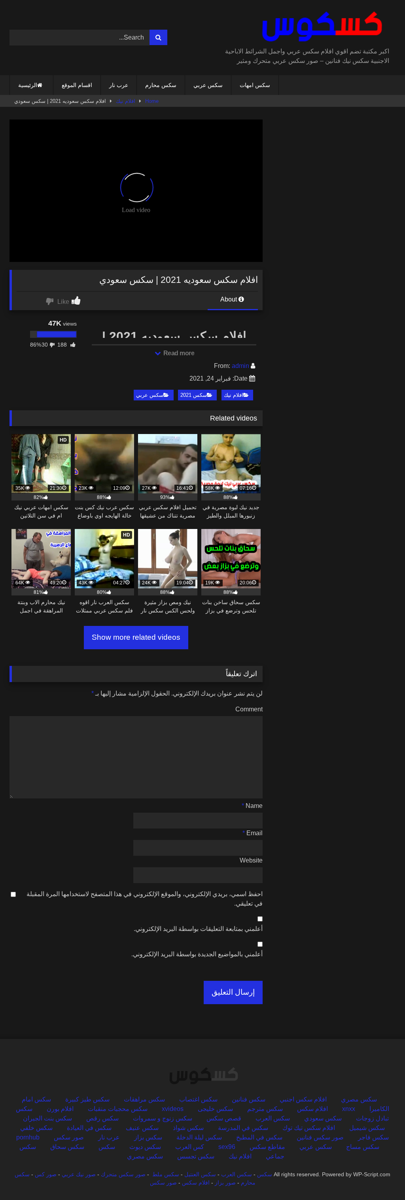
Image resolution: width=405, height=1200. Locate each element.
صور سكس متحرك (123, 1174)
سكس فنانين (248, 1099)
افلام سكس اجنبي (303, 1099)
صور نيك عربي (79, 1174)
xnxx (348, 1108)
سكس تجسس (195, 1156)
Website (251, 860)
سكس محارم (160, 85)
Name (252, 805)
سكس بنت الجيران (47, 1118)
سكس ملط (165, 1174)
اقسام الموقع (77, 85)
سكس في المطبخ (259, 1137)
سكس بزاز (148, 1137)
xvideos (173, 1108)
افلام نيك (125, 101)
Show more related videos (136, 637)
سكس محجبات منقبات (118, 1108)
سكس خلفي (36, 1127)
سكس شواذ (188, 1127)
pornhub (28, 1137)
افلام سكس (312, 1108)
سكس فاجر (373, 1137)
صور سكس (69, 1137)
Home (152, 101)
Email (252, 833)
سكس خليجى (215, 1108)
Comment (249, 709)
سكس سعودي (323, 1118)
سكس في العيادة (89, 1127)
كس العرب (189, 1146)
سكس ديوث (145, 1146)
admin (240, 365)
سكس (106, 1146)
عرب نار (118, 85)
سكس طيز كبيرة (87, 1099)
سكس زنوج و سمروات (162, 1118)
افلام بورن (60, 1108)
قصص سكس (223, 1118)
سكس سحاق (67, 1146)
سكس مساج (362, 1146)
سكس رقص (102, 1118)
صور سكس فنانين (320, 1137)
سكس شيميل (367, 1127)
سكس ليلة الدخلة (199, 1137)
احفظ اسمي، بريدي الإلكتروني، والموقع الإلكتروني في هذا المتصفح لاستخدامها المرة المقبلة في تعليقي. (144, 899)
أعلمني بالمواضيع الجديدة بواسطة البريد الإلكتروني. (197, 954)
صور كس (46, 1174)
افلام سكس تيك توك (308, 1127)
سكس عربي (208, 85)
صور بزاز (225, 1182)
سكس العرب (272, 1118)
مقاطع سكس (267, 1146)
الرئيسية (27, 85)
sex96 (226, 1146)
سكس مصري (359, 1099)
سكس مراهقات (144, 1099)
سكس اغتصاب (198, 1099)
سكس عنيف (142, 1127)
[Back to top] (380, 1176)
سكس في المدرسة (243, 1127)
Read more (178, 353)
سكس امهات (255, 85)
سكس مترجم (265, 1108)
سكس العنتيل (200, 1174)
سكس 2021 (193, 395)
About (229, 299)
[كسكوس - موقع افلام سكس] (308, 26)
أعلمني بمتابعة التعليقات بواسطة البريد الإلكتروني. (198, 928)
